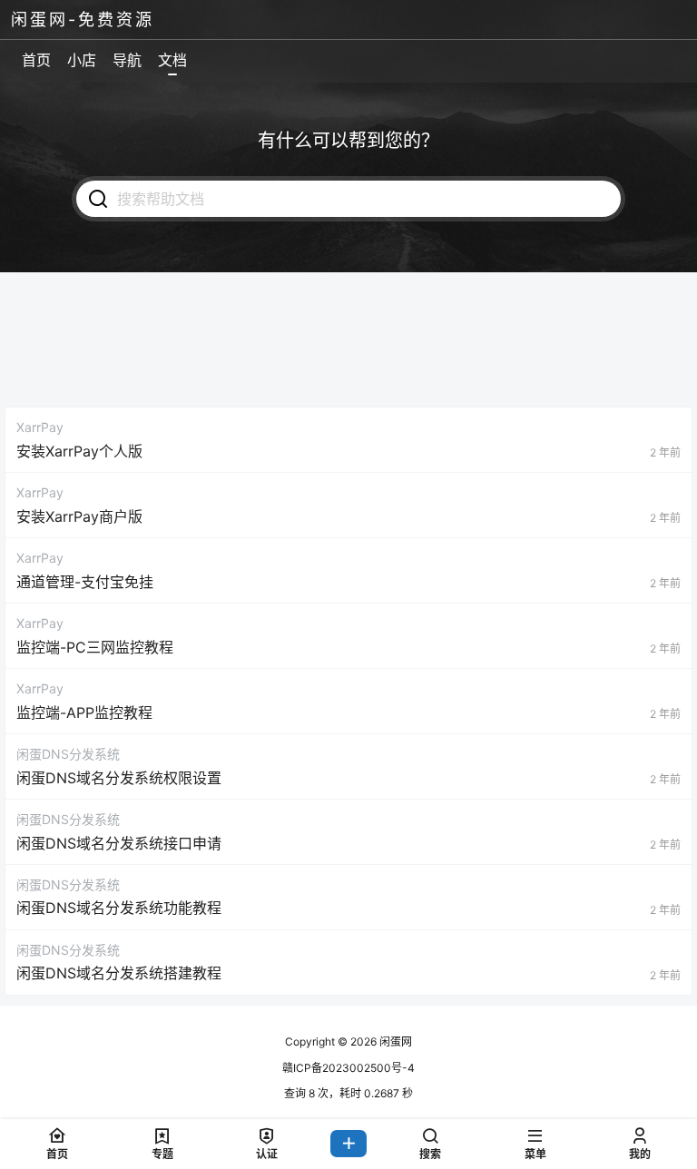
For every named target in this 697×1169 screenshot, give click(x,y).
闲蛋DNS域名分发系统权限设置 (118, 778)
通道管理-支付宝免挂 (84, 582)
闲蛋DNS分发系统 (68, 753)
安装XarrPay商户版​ (79, 516)
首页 (36, 60)
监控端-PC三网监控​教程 (94, 647)
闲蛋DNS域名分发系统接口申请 (118, 843)
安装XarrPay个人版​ (79, 451)
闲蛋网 (394, 1041)
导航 (127, 60)
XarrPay (40, 427)
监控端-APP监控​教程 (84, 712)
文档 (172, 60)
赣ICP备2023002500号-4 (348, 1068)
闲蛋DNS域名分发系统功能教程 (118, 908)
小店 (81, 60)
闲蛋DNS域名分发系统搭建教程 (118, 973)
